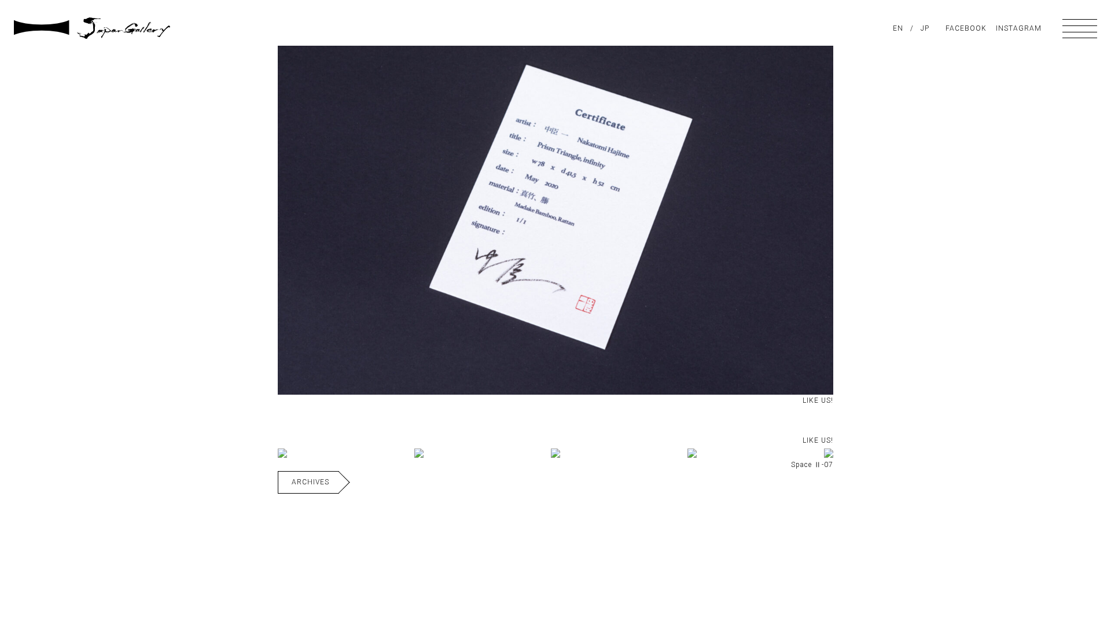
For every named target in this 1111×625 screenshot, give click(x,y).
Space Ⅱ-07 (812, 465)
